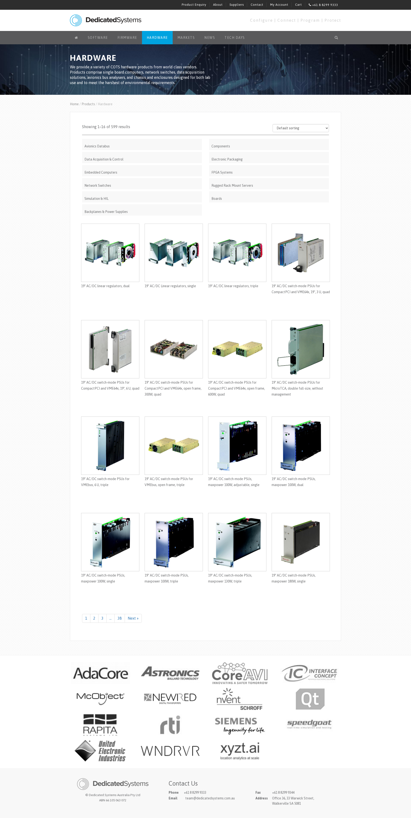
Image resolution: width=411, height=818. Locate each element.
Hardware (157, 38)
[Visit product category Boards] (269, 193)
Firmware (127, 38)
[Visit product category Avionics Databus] (142, 141)
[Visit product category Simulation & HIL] (142, 193)
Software (98, 38)
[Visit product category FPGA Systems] (269, 167)
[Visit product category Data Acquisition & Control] (142, 154)
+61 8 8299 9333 (324, 5)
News (209, 38)
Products (88, 104)
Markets (186, 38)
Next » (133, 618)
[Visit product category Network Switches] (142, 180)
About (218, 4)
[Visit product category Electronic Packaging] (269, 154)
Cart (298, 4)
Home (74, 104)
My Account (279, 4)
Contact (257, 4)
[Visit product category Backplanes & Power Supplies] (142, 206)
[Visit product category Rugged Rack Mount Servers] (269, 180)
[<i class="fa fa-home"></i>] (76, 37)
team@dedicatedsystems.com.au (210, 798)
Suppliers (237, 4)
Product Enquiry (194, 4)
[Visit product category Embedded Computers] (142, 167)
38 (119, 618)
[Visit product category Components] (269, 141)
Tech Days (235, 38)
